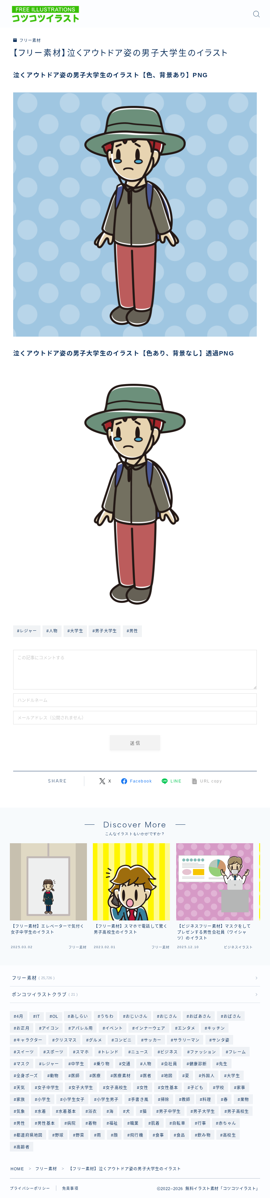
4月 (19, 1016)
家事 (241, 1087)
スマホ (82, 1052)
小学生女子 (74, 1099)
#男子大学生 (105, 631)
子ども (196, 1087)
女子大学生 (82, 1087)
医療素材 (122, 1076)
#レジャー (27, 631)
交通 (126, 1064)
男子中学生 (170, 1111)
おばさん (232, 1016)
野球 (59, 1135)
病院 (71, 1123)
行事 (202, 1123)
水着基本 (67, 1111)
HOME (17, 1169)
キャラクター (29, 1040)
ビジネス (169, 1052)
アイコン (50, 1028)
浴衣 (92, 1111)
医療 (96, 1076)
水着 (42, 1111)
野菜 (80, 1135)
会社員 (170, 1064)
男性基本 (46, 1123)
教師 (186, 1099)
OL (55, 1016)
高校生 (229, 1135)
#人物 (52, 631)
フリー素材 (29, 41)
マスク (23, 1064)
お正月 (23, 1028)
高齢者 (23, 1147)
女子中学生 (48, 1087)
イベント (114, 1028)
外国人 (208, 1076)
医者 (147, 1076)
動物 (54, 1076)
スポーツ (55, 1052)
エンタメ (186, 1028)
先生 (223, 1064)
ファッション (203, 1052)
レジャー (50, 1064)
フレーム (237, 1052)
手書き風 (139, 1099)
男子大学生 (204, 1111)
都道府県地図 (29, 1135)
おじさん (168, 1016)
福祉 (113, 1123)
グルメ (95, 1040)
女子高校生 (116, 1087)
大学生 (233, 1076)
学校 (220, 1087)
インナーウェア (150, 1028)
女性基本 (169, 1087)
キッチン (216, 1028)
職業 (134, 1123)
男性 (20, 1123)
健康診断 (198, 1064)
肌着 (155, 1123)
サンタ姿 (221, 1040)
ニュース (139, 1052)
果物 (244, 1099)
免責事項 (70, 1188)
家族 (20, 1099)
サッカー (152, 1040)
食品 (180, 1135)
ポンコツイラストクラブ (43, 994)
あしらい (79, 1016)
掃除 (165, 1099)
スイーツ (25, 1052)
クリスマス (66, 1040)
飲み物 (204, 1135)
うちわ (107, 1016)
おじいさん (137, 1016)
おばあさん (200, 1016)
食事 (160, 1135)
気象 (20, 1111)
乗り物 (103, 1064)
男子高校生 (238, 1111)
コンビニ (123, 1040)
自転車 (178, 1123)
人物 (147, 1064)
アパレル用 (82, 1028)
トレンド (110, 1052)
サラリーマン (187, 1040)
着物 (92, 1123)
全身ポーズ (27, 1076)
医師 (75, 1076)
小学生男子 (108, 1099)
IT (38, 1016)
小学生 (44, 1099)
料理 (207, 1099)
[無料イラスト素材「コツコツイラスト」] (45, 14)
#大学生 (75, 631)
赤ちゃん (227, 1123)
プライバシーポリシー (30, 1188)
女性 (144, 1087)
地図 (168, 1076)
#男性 (132, 631)
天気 (20, 1087)
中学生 (77, 1064)
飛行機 (137, 1135)
